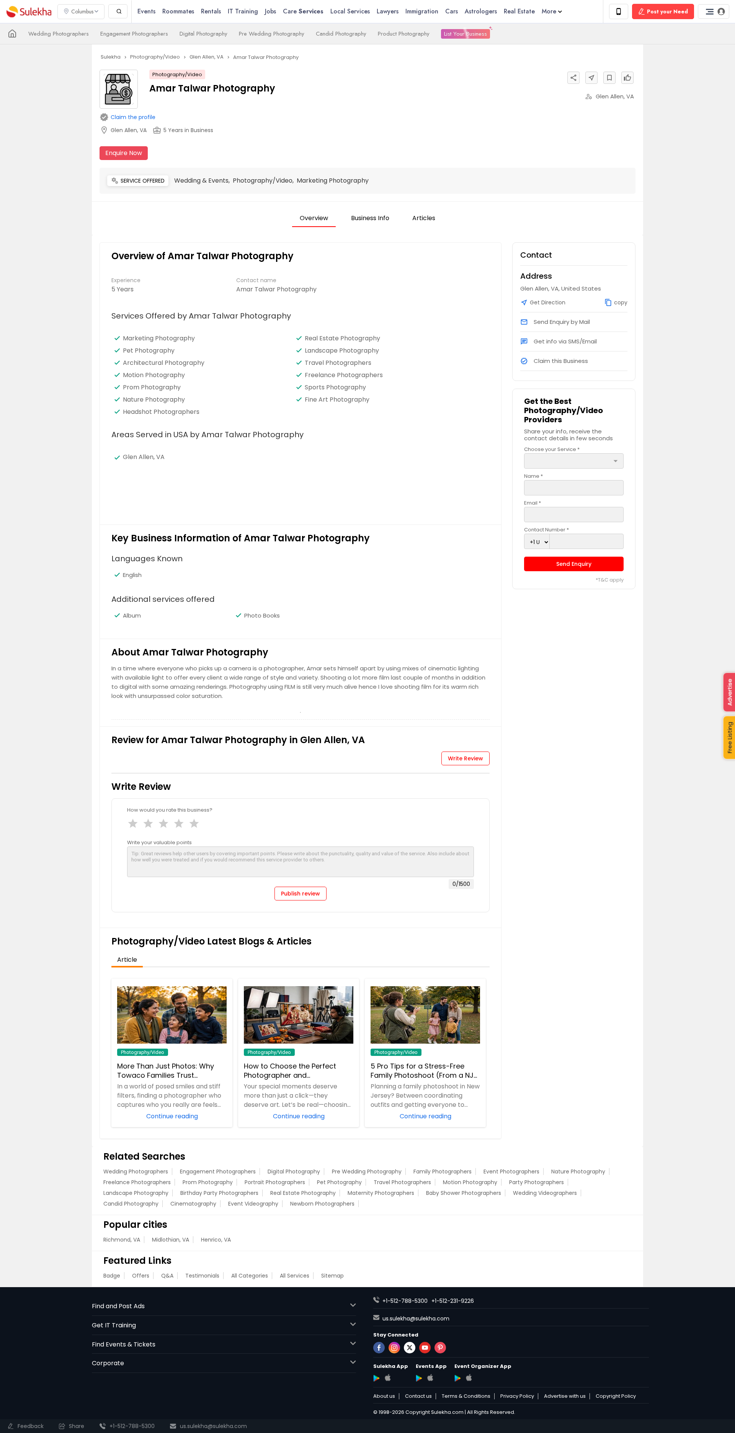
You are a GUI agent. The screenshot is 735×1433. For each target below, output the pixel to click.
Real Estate (519, 11)
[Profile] (713, 11)
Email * (532, 503)
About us (384, 1396)
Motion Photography (154, 375)
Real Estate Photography (342, 338)
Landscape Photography (342, 351)
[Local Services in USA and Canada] (12, 33)
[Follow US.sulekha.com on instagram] (394, 1348)
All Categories (249, 1275)
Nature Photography (154, 400)
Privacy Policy (517, 1396)
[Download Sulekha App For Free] (618, 11)
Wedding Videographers (545, 1193)
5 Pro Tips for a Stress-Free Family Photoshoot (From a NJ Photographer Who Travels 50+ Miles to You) (424, 1071)
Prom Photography (152, 387)
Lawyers (388, 11)
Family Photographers (442, 1171)
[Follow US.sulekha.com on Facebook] (379, 1348)
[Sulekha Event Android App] (419, 1378)
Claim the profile (133, 117)
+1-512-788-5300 (405, 1301)
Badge (111, 1275)
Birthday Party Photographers (219, 1193)
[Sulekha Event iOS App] (430, 1377)
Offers (140, 1275)
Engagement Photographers (134, 33)
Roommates (178, 11)
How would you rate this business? (169, 810)
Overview (314, 218)
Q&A (167, 1275)
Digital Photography (203, 33)
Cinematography (193, 1203)
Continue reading (172, 1115)
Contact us (418, 1396)
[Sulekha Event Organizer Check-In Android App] (457, 1378)
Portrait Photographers (275, 1182)
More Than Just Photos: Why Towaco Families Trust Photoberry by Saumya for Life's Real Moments (171, 1071)
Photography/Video (177, 74)
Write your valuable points (159, 842)
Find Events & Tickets (123, 1344)
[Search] (117, 11)
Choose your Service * (552, 449)
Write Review (465, 758)
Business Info (370, 218)
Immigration (421, 11)
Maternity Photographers (381, 1193)
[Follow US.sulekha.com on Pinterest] (440, 1348)
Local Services (350, 11)
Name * (533, 476)
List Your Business (465, 33)
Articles (423, 218)
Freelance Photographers (344, 375)
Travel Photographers (338, 363)
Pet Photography (149, 351)
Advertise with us (565, 1396)
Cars (451, 11)
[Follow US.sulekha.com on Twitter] (410, 1348)
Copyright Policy (616, 1396)
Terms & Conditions (466, 1396)
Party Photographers (536, 1182)
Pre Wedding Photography (271, 33)
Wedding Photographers (58, 33)
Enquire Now (123, 153)
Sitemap (332, 1275)
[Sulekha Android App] (376, 1378)
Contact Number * (546, 529)
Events (146, 11)
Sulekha (29, 11)
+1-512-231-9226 (452, 1301)
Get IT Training (114, 1325)
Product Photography (404, 33)
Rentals (211, 11)
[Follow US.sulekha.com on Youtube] (425, 1348)
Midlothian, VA (170, 1239)
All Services (294, 1275)
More (549, 11)
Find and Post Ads (118, 1306)
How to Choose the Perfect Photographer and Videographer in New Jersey (292, 1071)
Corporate (108, 1363)
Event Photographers (511, 1171)
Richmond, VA (121, 1239)
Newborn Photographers (322, 1203)
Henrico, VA (216, 1239)
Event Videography (253, 1203)
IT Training (243, 11)
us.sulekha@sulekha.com (415, 1318)
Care (303, 11)
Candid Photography (341, 33)
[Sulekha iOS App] (388, 1377)
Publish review (300, 893)
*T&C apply (610, 580)
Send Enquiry (573, 564)
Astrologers (481, 11)
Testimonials (202, 1275)
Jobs (270, 11)
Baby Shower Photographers (463, 1193)
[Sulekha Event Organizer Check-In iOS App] (469, 1377)
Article (127, 959)
